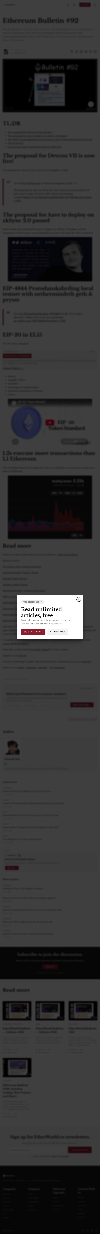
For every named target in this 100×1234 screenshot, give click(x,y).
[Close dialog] (78, 599)
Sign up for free (33, 632)
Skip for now (57, 632)
